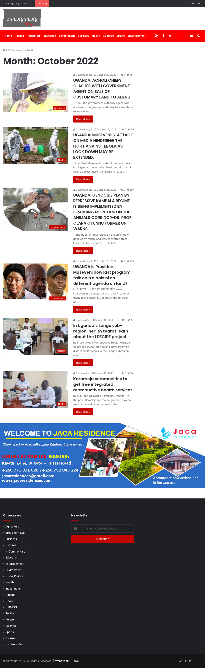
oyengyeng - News (67, 660)
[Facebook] (163, 36)
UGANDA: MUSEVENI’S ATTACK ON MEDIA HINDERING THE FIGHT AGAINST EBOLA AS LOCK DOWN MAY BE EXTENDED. (103, 146)
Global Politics (14, 576)
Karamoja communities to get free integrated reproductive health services (103, 384)
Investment (12, 588)
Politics (19, 35)
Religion (10, 619)
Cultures (108, 35)
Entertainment (137, 35)
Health (96, 35)
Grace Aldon (82, 319)
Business (83, 35)
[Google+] (156, 36)
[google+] (184, 36)
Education (49, 35)
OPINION (11, 607)
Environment (67, 35)
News (9, 601)
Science (10, 625)
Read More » (83, 119)
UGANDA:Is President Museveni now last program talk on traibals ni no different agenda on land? (102, 275)
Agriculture (34, 35)
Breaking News (15, 532)
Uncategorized (14, 644)
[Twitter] (170, 36)
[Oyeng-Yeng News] (22, 18)
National (10, 594)
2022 (19, 49)
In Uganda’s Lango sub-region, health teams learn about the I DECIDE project (100, 331)
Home (8, 35)
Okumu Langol (83, 74)
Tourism (10, 638)
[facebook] (177, 36)
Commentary (16, 551)
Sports (121, 35)
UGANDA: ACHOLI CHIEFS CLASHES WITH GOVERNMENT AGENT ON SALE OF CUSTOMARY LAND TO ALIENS (101, 88)
